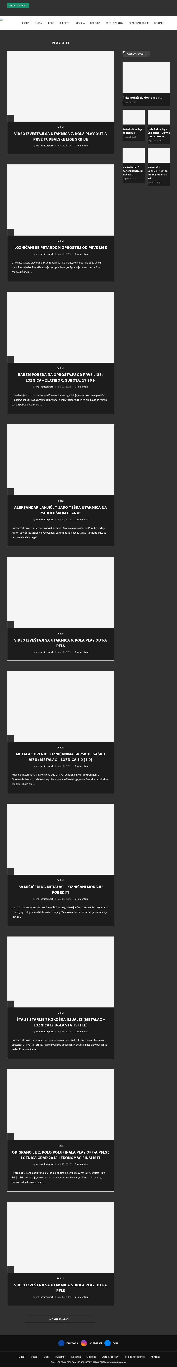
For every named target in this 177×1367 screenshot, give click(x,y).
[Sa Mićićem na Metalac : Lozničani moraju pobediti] (60, 839)
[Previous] (32, 5)
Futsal (39, 23)
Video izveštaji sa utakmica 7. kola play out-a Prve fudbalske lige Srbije (60, 136)
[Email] (93, 11)
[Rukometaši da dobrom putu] (146, 77)
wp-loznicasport (44, 145)
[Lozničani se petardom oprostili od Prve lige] (60, 199)
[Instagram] (88, 11)
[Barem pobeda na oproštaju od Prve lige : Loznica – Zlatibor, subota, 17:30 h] (60, 327)
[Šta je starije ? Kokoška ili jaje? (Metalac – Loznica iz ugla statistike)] (60, 971)
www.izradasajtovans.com (115, 1362)
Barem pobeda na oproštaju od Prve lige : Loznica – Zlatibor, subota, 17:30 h (60, 377)
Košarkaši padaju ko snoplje (133, 130)
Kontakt (159, 23)
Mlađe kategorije (139, 23)
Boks (51, 23)
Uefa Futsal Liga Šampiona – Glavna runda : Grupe (159, 132)
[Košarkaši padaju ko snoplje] (134, 117)
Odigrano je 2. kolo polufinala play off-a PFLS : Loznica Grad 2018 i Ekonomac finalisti (60, 1154)
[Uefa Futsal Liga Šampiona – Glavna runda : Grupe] (159, 117)
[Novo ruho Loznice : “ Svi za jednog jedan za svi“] (159, 155)
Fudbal (26, 23)
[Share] (11, 118)
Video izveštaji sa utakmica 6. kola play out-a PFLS (60, 642)
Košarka (80, 23)
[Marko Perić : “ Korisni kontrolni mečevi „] (134, 155)
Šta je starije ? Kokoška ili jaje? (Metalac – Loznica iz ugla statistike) (60, 1022)
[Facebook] (84, 11)
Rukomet (64, 23)
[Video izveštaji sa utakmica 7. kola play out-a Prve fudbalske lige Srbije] (60, 86)
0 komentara (81, 145)
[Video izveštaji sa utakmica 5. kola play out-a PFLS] (60, 1237)
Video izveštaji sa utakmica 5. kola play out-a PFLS (60, 1287)
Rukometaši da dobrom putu (142, 97)
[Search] (175, 23)
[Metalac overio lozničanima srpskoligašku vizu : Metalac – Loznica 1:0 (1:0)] (60, 706)
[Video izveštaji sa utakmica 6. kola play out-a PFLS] (60, 592)
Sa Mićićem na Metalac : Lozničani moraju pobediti (60, 889)
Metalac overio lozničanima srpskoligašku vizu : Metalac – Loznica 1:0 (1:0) (60, 756)
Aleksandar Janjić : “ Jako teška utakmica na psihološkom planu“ (60, 510)
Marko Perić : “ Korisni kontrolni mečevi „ (133, 171)
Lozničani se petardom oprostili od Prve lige (60, 247)
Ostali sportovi (114, 23)
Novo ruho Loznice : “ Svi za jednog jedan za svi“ (157, 173)
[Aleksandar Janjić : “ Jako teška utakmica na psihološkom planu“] (60, 459)
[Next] (37, 5)
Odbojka (95, 23)
